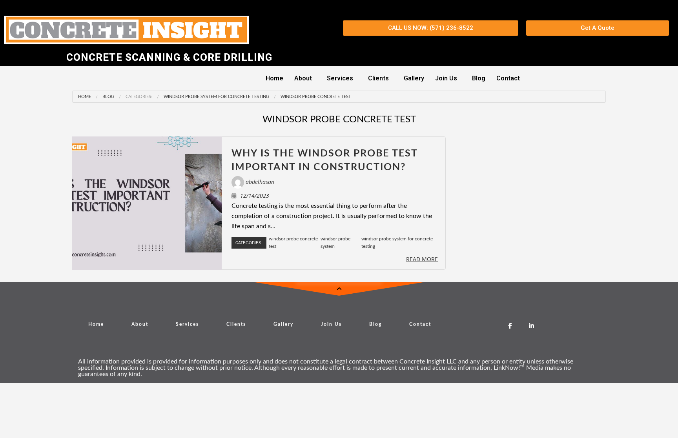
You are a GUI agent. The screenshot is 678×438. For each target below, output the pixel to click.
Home (274, 78)
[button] (305, 78)
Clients (378, 78)
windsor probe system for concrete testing (216, 97)
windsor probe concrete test (316, 97)
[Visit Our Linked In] (531, 325)
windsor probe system (335, 242)
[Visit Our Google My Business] (488, 325)
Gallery (414, 78)
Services (340, 78)
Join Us (446, 78)
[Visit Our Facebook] (510, 325)
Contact (508, 78)
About (303, 78)
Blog (478, 78)
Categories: (139, 97)
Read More (422, 259)
